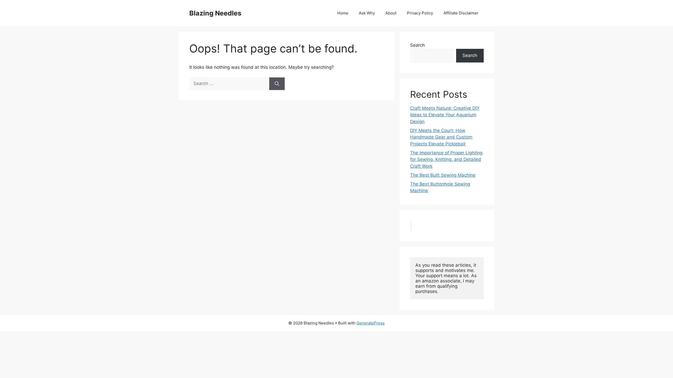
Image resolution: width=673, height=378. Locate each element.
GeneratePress (370, 323)
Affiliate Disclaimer (460, 12)
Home (342, 12)
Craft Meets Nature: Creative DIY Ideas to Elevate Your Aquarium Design (445, 115)
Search (417, 45)
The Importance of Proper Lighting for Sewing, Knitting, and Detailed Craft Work (446, 159)
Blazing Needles (215, 13)
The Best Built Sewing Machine (443, 175)
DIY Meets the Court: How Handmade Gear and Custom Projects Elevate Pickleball (441, 137)
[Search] (277, 83)
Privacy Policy (420, 12)
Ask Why (367, 12)
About (390, 12)
